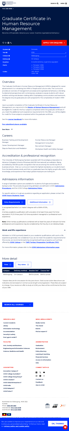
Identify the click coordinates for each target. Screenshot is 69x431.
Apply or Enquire (53, 43)
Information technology (11, 328)
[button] (3, 43)
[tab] (13, 202)
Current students (9, 323)
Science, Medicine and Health (13, 351)
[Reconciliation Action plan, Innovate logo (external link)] (47, 406)
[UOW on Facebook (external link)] (36, 372)
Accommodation (9, 331)
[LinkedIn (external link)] (40, 376)
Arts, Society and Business (12, 345)
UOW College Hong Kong (12, 377)
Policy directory (41, 351)
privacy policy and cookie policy (16, 426)
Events (38, 328)
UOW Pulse (7, 391)
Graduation (39, 345)
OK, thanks (58, 424)
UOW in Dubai (8, 379)
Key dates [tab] (22, 264)
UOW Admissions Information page (45, 247)
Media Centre (40, 323)
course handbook (15, 119)
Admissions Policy (35, 188)
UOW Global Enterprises (11, 382)
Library (5, 326)
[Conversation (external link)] (44, 376)
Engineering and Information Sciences (16, 348)
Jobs (37, 363)
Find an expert (41, 331)
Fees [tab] (6, 264)
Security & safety (9, 334)
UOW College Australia (11, 374)
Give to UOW (40, 385)
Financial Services (42, 357)
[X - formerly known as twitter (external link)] (40, 372)
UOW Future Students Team (13, 195)
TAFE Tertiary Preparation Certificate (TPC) (42, 242)
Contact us (39, 379)
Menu (63, 3)
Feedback (39, 382)
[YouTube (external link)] (44, 372)
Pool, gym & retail (9, 337)
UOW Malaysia (8, 388)
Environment (40, 348)
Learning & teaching (43, 354)
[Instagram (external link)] (36, 376)
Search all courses (14, 305)
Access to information (43, 360)
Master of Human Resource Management (44, 107)
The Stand (39, 326)
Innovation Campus (10, 371)
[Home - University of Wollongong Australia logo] (9, 3)
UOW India (7, 385)
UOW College (15, 242)
